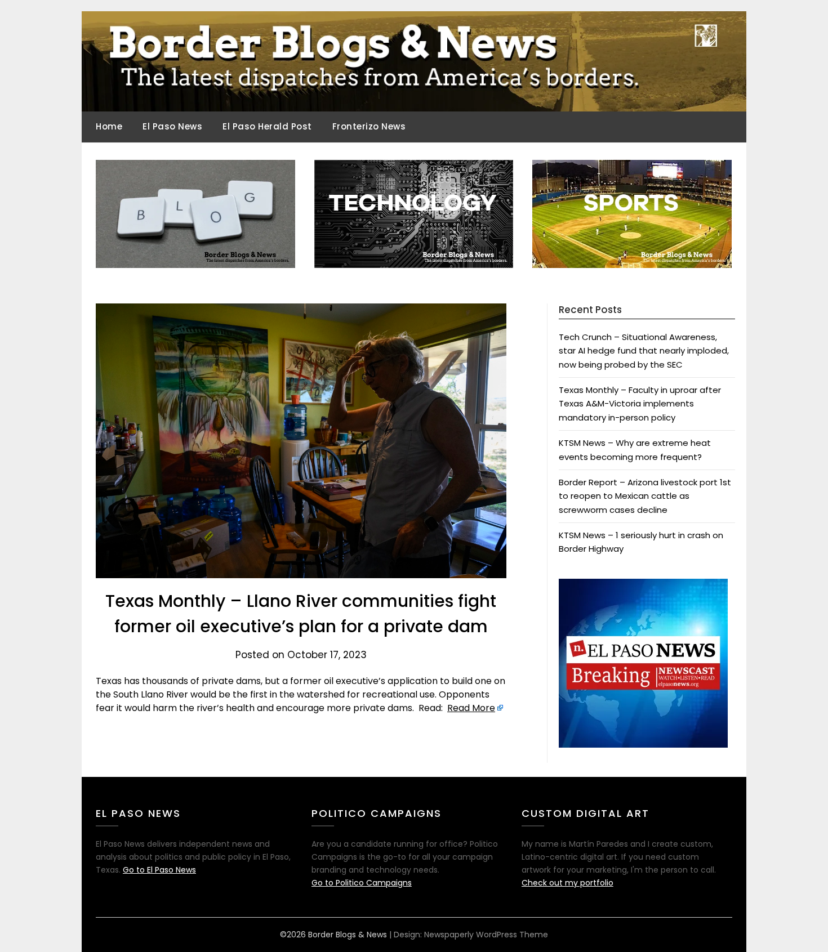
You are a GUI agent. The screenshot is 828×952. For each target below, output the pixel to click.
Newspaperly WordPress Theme (486, 934)
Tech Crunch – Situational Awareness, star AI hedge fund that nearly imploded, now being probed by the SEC (644, 350)
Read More (471, 707)
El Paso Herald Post (267, 126)
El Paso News (172, 126)
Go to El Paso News (159, 869)
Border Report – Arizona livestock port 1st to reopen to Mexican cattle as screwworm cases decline (645, 496)
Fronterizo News (369, 126)
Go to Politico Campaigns (361, 882)
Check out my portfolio (567, 882)
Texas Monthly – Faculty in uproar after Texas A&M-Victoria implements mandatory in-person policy (640, 403)
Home (109, 126)
